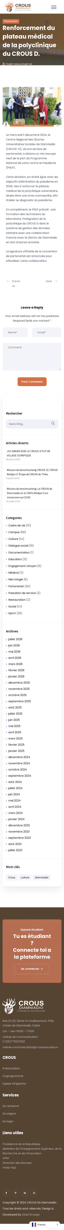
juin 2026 (14, 645)
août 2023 (15, 844)
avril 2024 (14, 807)
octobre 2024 (17, 770)
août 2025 (15, 707)
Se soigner (9, 1114)
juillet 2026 (15, 639)
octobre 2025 (17, 695)
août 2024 (15, 782)
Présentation (11, 1068)
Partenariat (11, 21)
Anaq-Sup (9, 1167)
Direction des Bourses (17, 1163)
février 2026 (16, 670)
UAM (6, 1158)
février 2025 (16, 745)
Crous (11, 877)
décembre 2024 (19, 757)
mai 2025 (14, 726)
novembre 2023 (19, 832)
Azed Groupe (31, 1215)
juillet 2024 (15, 788)
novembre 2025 (19, 689)
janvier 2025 (16, 751)
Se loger (8, 1121)
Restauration (17, 600)
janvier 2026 (16, 676)
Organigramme (13, 1076)
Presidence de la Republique (21, 1144)
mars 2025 (15, 738)
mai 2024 (14, 801)
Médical (13, 573)
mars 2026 (15, 664)
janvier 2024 (16, 819)
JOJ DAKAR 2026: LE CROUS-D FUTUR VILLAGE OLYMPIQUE (28, 453)
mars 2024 (15, 813)
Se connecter (30, 969)
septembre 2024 (19, 776)
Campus (14, 532)
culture (25, 877)
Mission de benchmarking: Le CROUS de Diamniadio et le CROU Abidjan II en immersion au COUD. (29, 493)
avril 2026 (14, 658)
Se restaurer (11, 1106)
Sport (12, 613)
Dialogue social (18, 546)
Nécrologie (15, 579)
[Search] (53, 423)
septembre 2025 (19, 701)
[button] (44, 1225)
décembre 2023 (19, 825)
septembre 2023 (19, 838)
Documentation (19, 552)
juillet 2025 (15, 714)
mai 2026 (14, 652)
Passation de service (22, 593)
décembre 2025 (19, 683)
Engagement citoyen (22, 566)
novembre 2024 (19, 763)
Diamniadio (41, 877)
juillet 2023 (15, 850)
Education (15, 559)
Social (12, 606)
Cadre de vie (16, 525)
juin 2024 (14, 794)
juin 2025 (14, 720)
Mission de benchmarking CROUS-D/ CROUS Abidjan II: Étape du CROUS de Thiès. (32, 472)
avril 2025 (14, 732)
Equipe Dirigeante (14, 1084)
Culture (13, 539)
